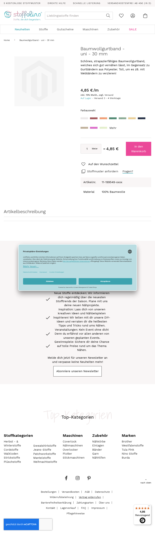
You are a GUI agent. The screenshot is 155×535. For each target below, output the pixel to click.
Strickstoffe (12, 457)
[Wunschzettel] (121, 15)
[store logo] (23, 15)
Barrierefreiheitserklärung (56, 502)
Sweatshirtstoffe (44, 445)
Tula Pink (128, 449)
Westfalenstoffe (133, 445)
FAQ (83, 508)
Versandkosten (70, 491)
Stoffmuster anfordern (102, 171)
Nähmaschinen (73, 445)
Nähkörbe (98, 441)
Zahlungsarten (85, 502)
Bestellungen (49, 491)
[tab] (77, 29)
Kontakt (50, 508)
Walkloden (11, 453)
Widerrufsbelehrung (62, 497)
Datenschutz (102, 491)
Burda (126, 457)
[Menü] (149, 506)
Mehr (112, 128)
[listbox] (116, 124)
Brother (127, 441)
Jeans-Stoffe (42, 449)
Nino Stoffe (129, 453)
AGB (87, 491)
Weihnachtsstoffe (45, 462)
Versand (109, 95)
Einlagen (98, 445)
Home (7, 40)
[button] (100, 164)
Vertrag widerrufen (90, 497)
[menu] (77, 29)
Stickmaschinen (73, 457)
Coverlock (70, 441)
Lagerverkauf (68, 508)
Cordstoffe (11, 449)
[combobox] (79, 16)
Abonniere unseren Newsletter (77, 371)
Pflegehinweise (76, 513)
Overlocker (70, 449)
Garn (95, 453)
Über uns (104, 502)
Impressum (98, 508)
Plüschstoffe (12, 462)
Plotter (67, 453)
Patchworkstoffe (44, 454)
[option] (84, 118)
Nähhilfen (98, 457)
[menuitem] (24, 29)
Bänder (97, 449)
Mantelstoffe (42, 458)
